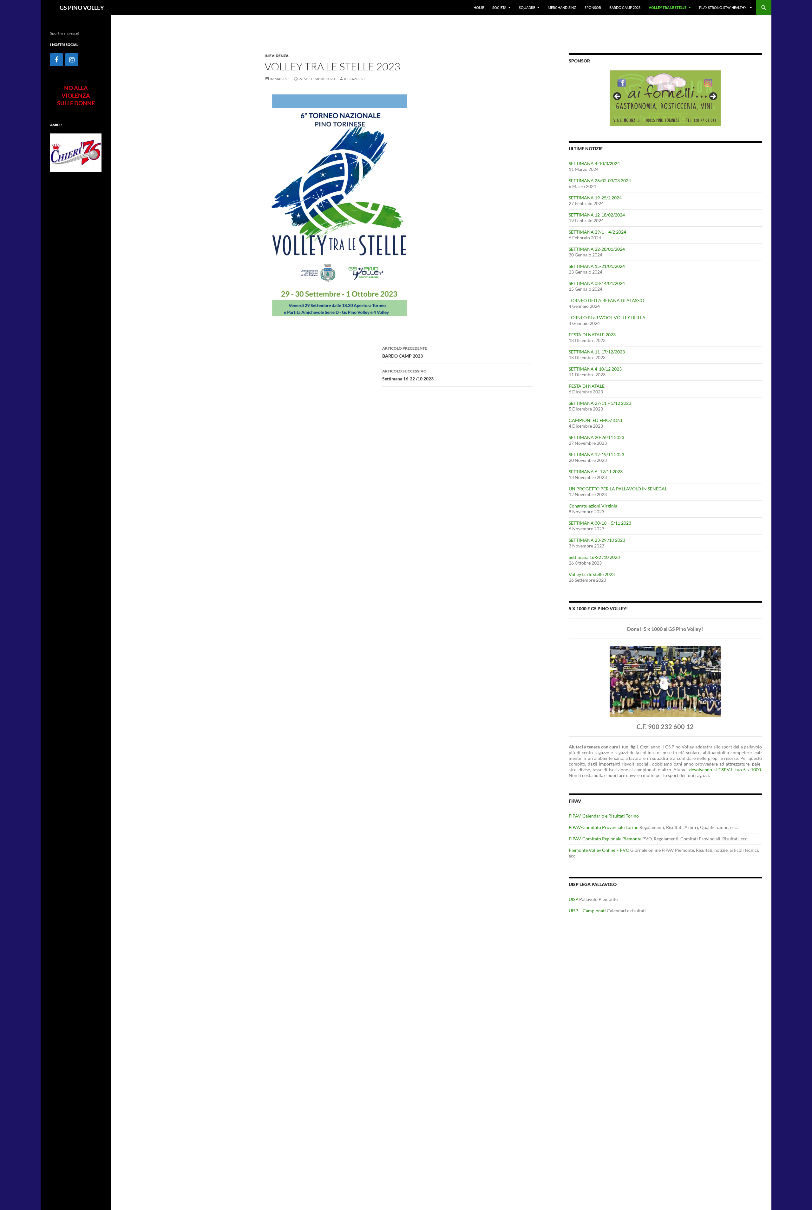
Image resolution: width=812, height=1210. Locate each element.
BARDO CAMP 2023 (624, 7)
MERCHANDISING (562, 7)
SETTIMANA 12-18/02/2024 (597, 214)
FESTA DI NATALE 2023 (592, 334)
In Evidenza (277, 55)
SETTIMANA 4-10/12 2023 (595, 369)
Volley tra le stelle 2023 (592, 574)
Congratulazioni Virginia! (594, 505)
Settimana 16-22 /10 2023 (408, 375)
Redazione (355, 78)
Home (479, 7)
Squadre (527, 7)
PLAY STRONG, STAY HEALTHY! (723, 7)
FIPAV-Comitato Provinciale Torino (603, 827)
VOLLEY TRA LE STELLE (667, 7)
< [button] (617, 96)
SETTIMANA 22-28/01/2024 (597, 249)
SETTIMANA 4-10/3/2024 (594, 163)
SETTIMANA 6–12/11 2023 (596, 471)
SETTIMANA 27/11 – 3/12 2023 (600, 403)
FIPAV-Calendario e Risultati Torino (604, 816)
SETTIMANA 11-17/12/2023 (597, 351)
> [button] (712, 96)
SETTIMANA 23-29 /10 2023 (597, 540)
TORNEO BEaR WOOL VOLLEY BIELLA (607, 317)
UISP (573, 899)
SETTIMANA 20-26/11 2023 (596, 437)
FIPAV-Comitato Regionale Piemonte (605, 838)
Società (499, 7)
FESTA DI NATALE (587, 386)
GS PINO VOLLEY (82, 7)
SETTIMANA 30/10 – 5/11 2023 (600, 523)
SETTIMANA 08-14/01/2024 (597, 283)
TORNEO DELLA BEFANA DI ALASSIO (606, 300)
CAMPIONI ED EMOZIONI (595, 420)
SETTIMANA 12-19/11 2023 (596, 454)
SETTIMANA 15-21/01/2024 (597, 266)
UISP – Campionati (587, 910)
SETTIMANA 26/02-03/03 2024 (600, 180)
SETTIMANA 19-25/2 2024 (595, 197)
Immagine (280, 78)
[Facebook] (56, 59)
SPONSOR (593, 7)
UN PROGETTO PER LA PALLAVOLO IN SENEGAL (618, 488)
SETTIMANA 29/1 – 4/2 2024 (597, 232)
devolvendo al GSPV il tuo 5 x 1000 (725, 769)
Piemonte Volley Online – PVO (599, 850)
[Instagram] (71, 59)
